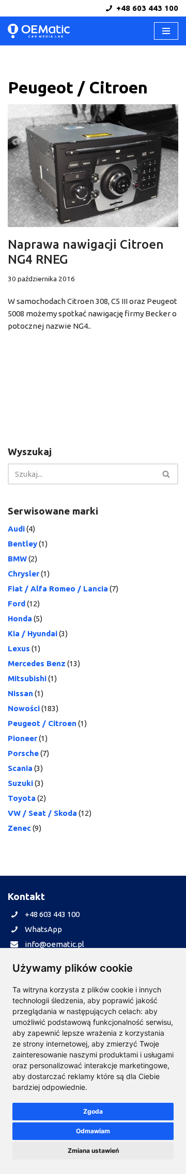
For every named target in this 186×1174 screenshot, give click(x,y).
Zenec (19, 828)
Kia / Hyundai (32, 633)
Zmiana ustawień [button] (93, 1150)
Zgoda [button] (93, 1111)
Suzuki (20, 783)
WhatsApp (43, 929)
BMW (17, 558)
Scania (20, 768)
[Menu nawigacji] (166, 31)
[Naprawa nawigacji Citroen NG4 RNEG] (93, 165)
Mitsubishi (27, 678)
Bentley (22, 543)
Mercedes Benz (37, 663)
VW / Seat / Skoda (42, 813)
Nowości (24, 708)
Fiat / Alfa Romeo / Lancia (58, 588)
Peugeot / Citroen (42, 723)
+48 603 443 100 (146, 8)
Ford (16, 603)
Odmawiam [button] (93, 1131)
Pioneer (22, 738)
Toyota (22, 798)
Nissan (20, 693)
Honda (20, 618)
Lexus (19, 648)
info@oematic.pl (54, 944)
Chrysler (23, 573)
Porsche (23, 753)
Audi (16, 528)
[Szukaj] (166, 474)
